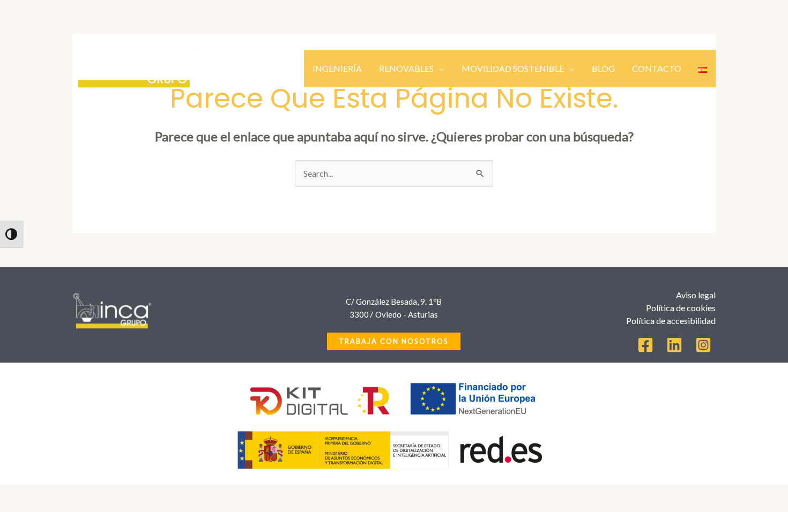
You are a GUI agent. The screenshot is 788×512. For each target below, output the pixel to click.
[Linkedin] (674, 345)
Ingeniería (337, 68)
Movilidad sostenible (513, 68)
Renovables (406, 68)
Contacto (656, 68)
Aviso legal (696, 295)
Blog (603, 68)
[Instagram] (703, 345)
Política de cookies (681, 308)
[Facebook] (645, 345)
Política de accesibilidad (671, 320)
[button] (393, 341)
